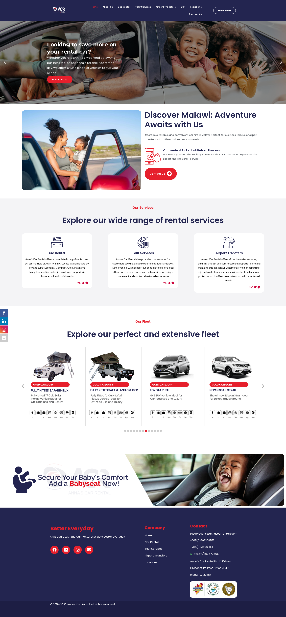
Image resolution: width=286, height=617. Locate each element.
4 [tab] (134, 431)
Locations (196, 6)
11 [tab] (155, 431)
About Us (108, 6)
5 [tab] (137, 431)
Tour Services (143, 6)
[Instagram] (77, 550)
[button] (5, 62)
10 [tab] (152, 431)
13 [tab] (161, 431)
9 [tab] (149, 431)
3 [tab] (131, 431)
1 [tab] (125, 431)
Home (94, 6)
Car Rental (124, 6)
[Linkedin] (66, 550)
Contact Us (195, 14)
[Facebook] (54, 550)
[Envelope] (89, 550)
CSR (183, 6)
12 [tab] (158, 431)
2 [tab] (128, 431)
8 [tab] (146, 431)
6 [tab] (140, 431)
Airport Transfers (166, 6)
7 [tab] (143, 431)
